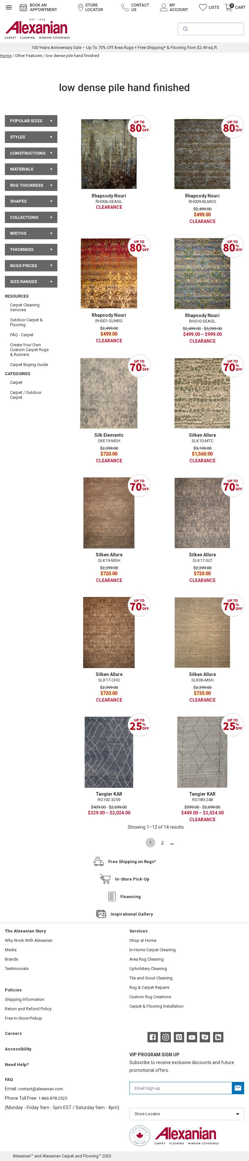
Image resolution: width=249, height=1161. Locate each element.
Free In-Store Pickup (23, 1018)
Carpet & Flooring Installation (156, 1006)
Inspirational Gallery (132, 914)
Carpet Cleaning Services (25, 307)
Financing (130, 896)
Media (11, 949)
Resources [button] (17, 296)
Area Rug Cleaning (146, 959)
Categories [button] (17, 373)
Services (138, 931)
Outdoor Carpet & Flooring (26, 322)
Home (5, 55)
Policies (13, 990)
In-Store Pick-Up (132, 879)
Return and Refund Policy (28, 1008)
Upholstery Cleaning (148, 968)
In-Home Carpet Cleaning (152, 949)
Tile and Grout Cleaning (150, 978)
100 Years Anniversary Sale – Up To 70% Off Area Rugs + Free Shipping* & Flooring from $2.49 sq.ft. (124, 47)
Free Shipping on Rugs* (132, 861)
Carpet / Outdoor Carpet (26, 395)
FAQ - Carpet (21, 334)
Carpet (16, 382)
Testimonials (17, 968)
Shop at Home (142, 940)
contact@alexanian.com (40, 1088)
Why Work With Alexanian (29, 940)
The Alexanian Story (25, 931)
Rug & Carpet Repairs (149, 987)
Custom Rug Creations (150, 996)
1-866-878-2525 (52, 1098)
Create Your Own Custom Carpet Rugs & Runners (29, 349)
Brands (11, 959)
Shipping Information (24, 999)
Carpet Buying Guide (29, 364)
